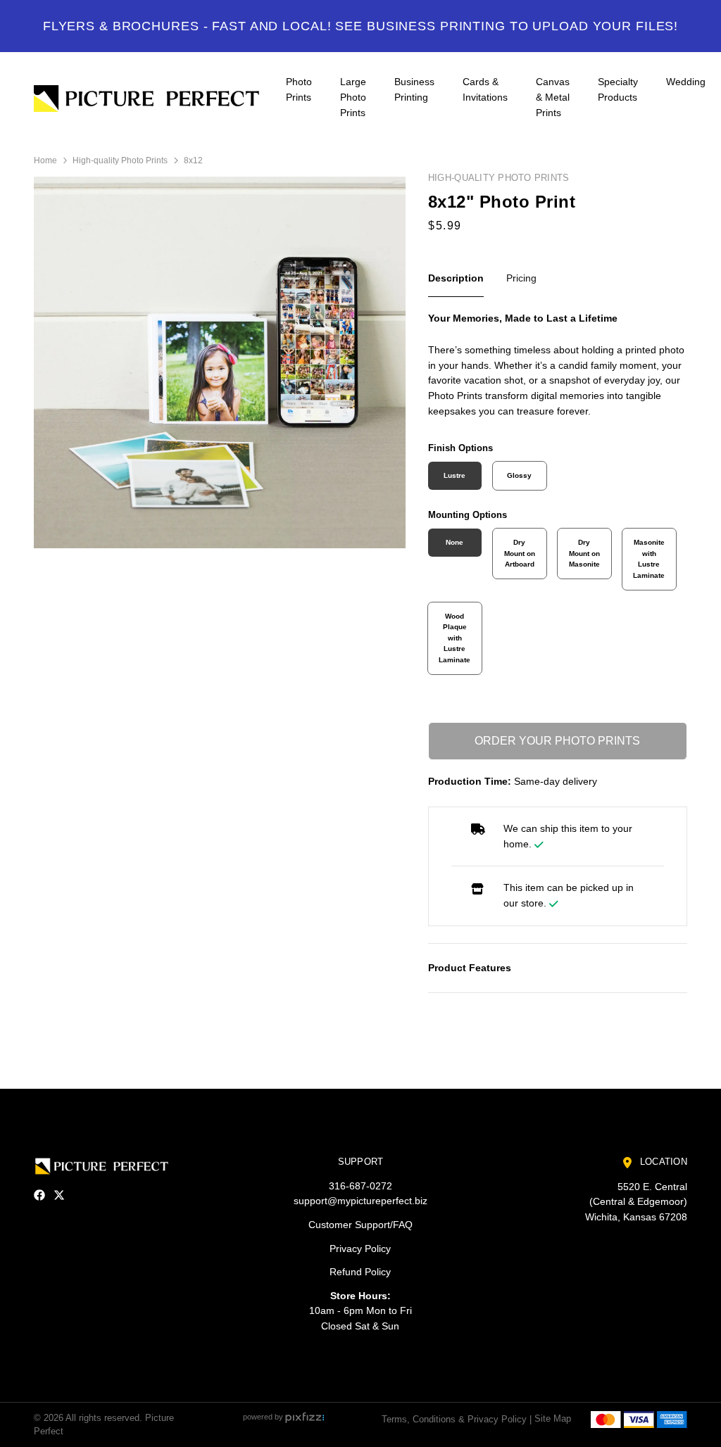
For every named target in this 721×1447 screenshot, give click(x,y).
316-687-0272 (360, 1186)
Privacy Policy (360, 1248)
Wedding (686, 81)
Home (45, 160)
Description (456, 278)
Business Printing (414, 89)
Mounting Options (467, 515)
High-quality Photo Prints (120, 160)
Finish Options (460, 448)
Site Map (552, 1418)
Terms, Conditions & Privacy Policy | (457, 1418)
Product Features (469, 967)
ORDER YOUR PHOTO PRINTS (557, 741)
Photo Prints (299, 89)
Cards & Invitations (485, 89)
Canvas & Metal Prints (553, 97)
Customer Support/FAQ (360, 1224)
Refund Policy (360, 1271)
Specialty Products (618, 89)
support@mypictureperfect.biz (360, 1200)
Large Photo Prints (353, 97)
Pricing (521, 278)
